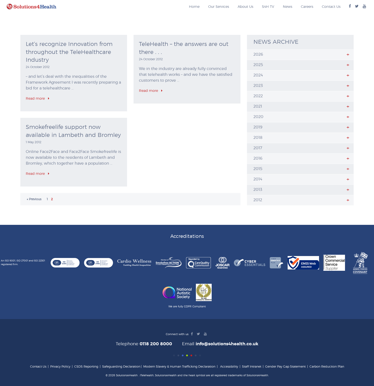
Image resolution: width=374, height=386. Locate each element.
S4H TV (268, 6)
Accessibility (229, 366)
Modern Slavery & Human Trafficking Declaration (179, 366)
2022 (258, 96)
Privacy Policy (60, 366)
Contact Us (331, 6)
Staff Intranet (251, 366)
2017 (257, 148)
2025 (258, 65)
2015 (257, 169)
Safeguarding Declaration (121, 366)
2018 (258, 138)
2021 (257, 107)
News (287, 6)
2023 (258, 86)
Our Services (218, 6)
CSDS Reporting (86, 366)
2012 (257, 200)
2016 (258, 159)
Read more (36, 98)
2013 (257, 190)
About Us (245, 6)
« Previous (34, 199)
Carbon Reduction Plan (327, 366)
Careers (307, 6)
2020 (258, 117)
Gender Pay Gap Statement (285, 366)
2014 (257, 179)
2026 (258, 55)
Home (194, 6)
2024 (258, 75)
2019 (257, 127)
